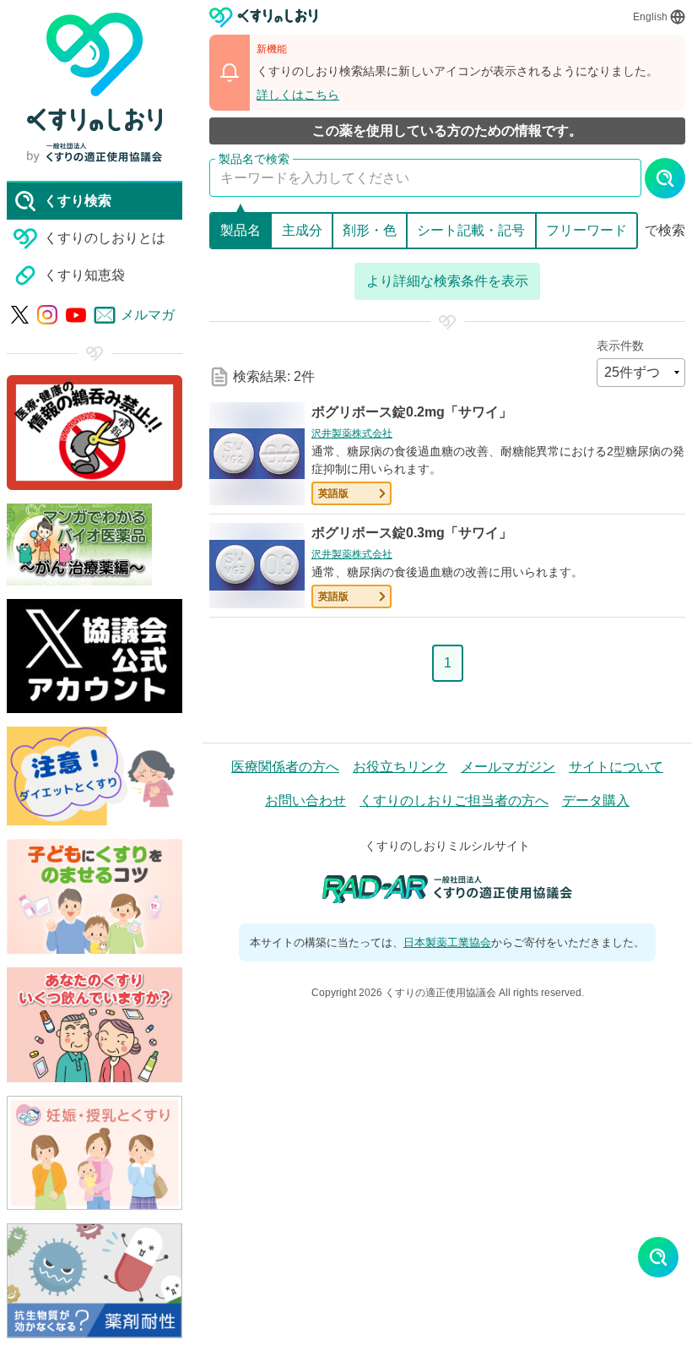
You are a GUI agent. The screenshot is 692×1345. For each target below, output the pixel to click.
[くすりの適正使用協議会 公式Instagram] (47, 315)
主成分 (302, 230)
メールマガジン (508, 767)
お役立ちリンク (400, 767)
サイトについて (616, 767)
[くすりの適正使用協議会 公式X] (20, 315)
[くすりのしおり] (263, 17)
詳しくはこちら (298, 94)
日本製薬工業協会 (447, 942)
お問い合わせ (305, 800)
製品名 (240, 230)
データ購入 (596, 800)
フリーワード (586, 230)
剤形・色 (370, 230)
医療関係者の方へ (285, 767)
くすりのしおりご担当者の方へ (454, 800)
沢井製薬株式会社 (351, 433)
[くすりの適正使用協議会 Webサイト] (94, 152)
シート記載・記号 (471, 230)
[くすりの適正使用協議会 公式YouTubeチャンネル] (76, 315)
